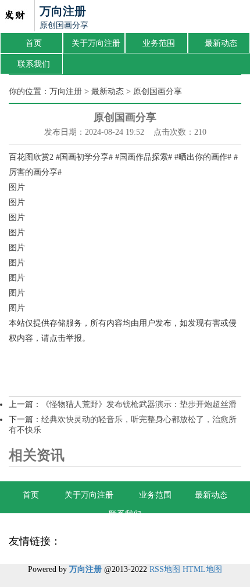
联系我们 (33, 64)
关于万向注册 (96, 43)
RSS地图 (164, 569)
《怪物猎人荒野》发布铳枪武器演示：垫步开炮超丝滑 (139, 404)
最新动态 (221, 43)
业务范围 (158, 43)
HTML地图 (202, 569)
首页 (34, 43)
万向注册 (65, 91)
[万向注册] (14, 16)
